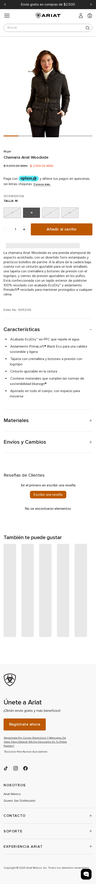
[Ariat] (37, 680)
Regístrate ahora (24, 724)
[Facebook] (25, 768)
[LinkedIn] (6, 768)
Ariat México (12, 794)
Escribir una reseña (48, 494)
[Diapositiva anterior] (5, 4)
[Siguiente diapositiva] (91, 4)
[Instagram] (15, 768)
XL (70, 212)
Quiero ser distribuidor (19, 800)
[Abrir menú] (7, 15)
